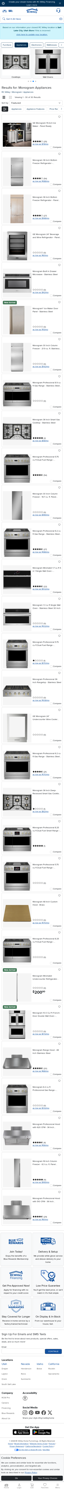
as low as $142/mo (41, 366)
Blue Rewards (8, 1413)
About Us (6, 1418)
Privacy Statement (17, 1446)
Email (4, 1347)
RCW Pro (6, 1397)
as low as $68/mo (41, 1071)
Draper (5, 1368)
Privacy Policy (31, 1472)
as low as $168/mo (41, 218)
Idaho (40, 1364)
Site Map (46, 1450)
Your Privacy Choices (47, 1478)
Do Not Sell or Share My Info (30, 1450)
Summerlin (26, 1379)
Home (10, 1444)
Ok (16, 1478)
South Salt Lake (9, 1384)
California (53, 1364)
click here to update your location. (32, 34)
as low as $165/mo (41, 1182)
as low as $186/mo (41, 552)
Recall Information (21, 1444)
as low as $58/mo (41, 440)
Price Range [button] (55, 109)
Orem (4, 1379)
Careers (5, 1403)
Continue (53, 1351)
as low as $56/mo (41, 1145)
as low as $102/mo (41, 589)
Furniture (7, 45)
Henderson (26, 1368)
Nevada (25, 1364)
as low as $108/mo (41, 700)
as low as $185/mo (41, 515)
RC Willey (6, 92)
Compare (57, 147)
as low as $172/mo (41, 1034)
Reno (23, 1374)
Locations (7, 1360)
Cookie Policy (48, 1446)
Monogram (17, 92)
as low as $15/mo (40, 329)
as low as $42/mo (41, 292)
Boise (39, 1368)
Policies (52, 1444)
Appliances (21, 45)
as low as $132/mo (41, 1108)
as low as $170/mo (41, 663)
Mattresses (52, 45)
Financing (6, 1408)
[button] (12, 3)
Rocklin (51, 1368)
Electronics (37, 45)
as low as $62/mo (41, 811)
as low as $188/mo (41, 181)
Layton (5, 1374)
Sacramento (53, 1374)
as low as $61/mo (40, 255)
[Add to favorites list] (59, 116)
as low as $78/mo (40, 144)
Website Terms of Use (38, 1444)
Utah (4, 1364)
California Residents (33, 1446)
